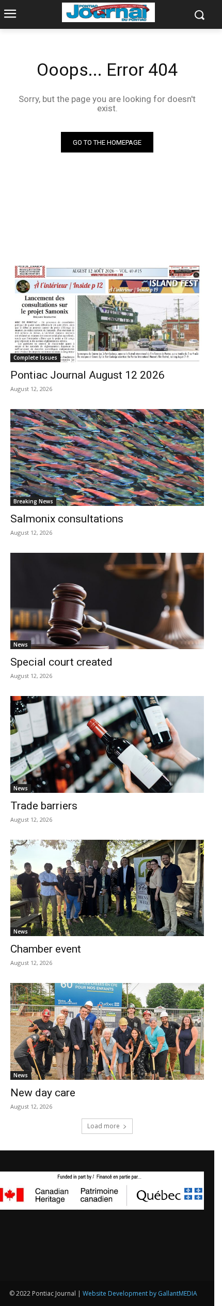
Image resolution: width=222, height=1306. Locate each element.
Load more (103, 1126)
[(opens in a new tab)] (107, 314)
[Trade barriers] (107, 744)
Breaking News (33, 501)
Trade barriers (43, 806)
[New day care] (107, 1031)
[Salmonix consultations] (107, 457)
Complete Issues (35, 357)
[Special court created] (107, 601)
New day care (42, 1093)
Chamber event (45, 949)
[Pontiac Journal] (108, 12)
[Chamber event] (107, 888)
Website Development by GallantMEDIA (140, 1293)
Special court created (61, 662)
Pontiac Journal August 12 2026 (87, 375)
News (20, 644)
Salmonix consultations (66, 519)
